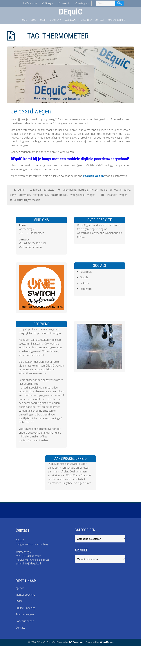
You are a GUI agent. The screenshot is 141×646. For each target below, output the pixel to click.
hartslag (83, 189)
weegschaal (77, 194)
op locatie (115, 189)
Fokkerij (84, 20)
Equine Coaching (25, 608)
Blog (33, 20)
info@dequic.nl (33, 247)
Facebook (31, 3)
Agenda (69, 20)
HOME (24, 20)
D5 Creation (76, 642)
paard (127, 189)
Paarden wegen (93, 176)
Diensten (54, 20)
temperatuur (40, 194)
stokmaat (24, 194)
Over (43, 20)
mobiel (104, 189)
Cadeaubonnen (116, 20)
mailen (35, 436)
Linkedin (65, 3)
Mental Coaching (26, 594)
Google (49, 3)
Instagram (83, 3)
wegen (91, 194)
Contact (99, 20)
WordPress (106, 642)
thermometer (59, 194)
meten (93, 189)
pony (13, 194)
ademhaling (69, 189)
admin (21, 189)
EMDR (19, 601)
